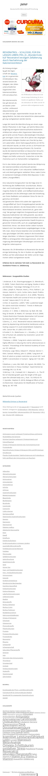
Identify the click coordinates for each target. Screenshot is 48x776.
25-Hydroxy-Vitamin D (9, 711)
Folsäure (6, 732)
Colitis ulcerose (8, 511)
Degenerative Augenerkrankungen (14, 517)
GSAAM (5, 698)
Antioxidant (28, 714)
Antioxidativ (22, 716)
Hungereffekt (12, 412)
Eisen (4, 533)
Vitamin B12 (18, 756)
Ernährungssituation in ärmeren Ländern (16, 543)
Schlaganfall (6, 645)
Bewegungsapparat (9, 495)
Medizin (5, 599)
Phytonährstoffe (8, 626)
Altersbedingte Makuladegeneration (18, 712)
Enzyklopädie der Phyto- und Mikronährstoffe (18, 690)
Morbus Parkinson (9, 610)
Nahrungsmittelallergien (11, 615)
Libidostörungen (8, 597)
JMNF (24, 4)
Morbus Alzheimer (9, 605)
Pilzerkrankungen (8, 629)
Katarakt (5, 578)
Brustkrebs (6, 503)
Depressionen (7, 525)
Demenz (5, 519)
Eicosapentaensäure (11, 730)
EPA (23, 730)
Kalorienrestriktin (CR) (25, 412)
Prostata (5, 631)
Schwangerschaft (8, 647)
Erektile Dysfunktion (9, 541)
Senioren (6, 653)
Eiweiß (5, 535)
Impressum (6, 772)
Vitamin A (7, 756)
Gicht (4, 565)
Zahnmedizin (7, 677)
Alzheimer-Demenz (39, 712)
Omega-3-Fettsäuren (9, 618)
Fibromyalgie (7, 554)
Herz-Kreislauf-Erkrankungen (15, 734)
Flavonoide (31, 730)
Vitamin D (31, 756)
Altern (28, 711)
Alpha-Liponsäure (21, 711)
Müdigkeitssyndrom (9, 613)
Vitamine (8, 758)
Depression (6, 522)
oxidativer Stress (14, 748)
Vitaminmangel (8, 674)
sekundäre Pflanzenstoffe (17, 753)
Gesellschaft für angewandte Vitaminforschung (18, 695)
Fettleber (6, 551)
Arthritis (5, 487)
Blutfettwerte (7, 501)
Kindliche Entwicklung (10, 581)
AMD (5, 714)
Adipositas (6, 471)
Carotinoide (6, 506)
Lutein (6, 739)
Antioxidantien (8, 482)
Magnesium (24, 739)
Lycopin (13, 740)
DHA (22, 724)
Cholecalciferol (11, 721)
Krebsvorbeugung (9, 591)
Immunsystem (7, 575)
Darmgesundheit (8, 514)
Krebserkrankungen (9, 589)
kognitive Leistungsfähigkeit (23, 736)
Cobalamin (24, 722)
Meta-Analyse (12, 742)
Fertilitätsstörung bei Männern (13, 549)
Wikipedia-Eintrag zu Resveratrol (15, 401)
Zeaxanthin (18, 759)
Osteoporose (7, 623)
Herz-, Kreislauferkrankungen (12, 573)
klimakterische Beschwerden (12, 583)
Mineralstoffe (7, 602)
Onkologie (6, 621)
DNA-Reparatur (33, 410)
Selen (34, 754)
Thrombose (6, 661)
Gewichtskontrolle (9, 562)
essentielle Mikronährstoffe (12, 546)
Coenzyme (6, 509)
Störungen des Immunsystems (13, 658)
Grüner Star (6, 567)
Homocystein (34, 734)
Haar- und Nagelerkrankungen (13, 570)
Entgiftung (6, 538)
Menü (24, 14)
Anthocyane (19, 714)
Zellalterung (19, 415)
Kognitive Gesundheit (10, 586)
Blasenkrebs (7, 498)
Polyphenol (30, 748)
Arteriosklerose (8, 485)
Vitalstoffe (6, 671)
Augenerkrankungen (9, 493)
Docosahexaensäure (16, 727)
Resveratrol (35, 407)
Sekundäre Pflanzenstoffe (11, 650)
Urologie (5, 666)
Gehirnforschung (8, 559)
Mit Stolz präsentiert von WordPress (23, 772)
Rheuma (5, 642)
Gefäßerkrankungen (9, 557)
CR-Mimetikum (23, 410)
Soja (4, 655)
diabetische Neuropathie (11, 530)
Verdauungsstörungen (10, 669)
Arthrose (5, 490)
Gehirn (26, 732)
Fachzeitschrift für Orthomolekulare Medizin (17, 693)
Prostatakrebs (7, 637)
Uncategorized (7, 663)
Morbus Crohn (7, 607)
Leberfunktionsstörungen (11, 594)
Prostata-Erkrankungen (10, 634)
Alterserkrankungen (9, 474)
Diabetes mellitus (8, 527)
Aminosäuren (7, 479)
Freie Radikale (17, 732)
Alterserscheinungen (9, 477)
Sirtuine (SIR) (10, 415)
